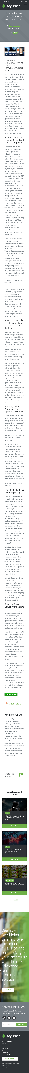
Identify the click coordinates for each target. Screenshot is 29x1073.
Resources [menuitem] (5, 1048)
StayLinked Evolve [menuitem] (7, 1041)
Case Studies (10, 880)
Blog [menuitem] (3, 1050)
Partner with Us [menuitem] (6, 1055)
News (15, 32)
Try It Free (8, 989)
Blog (8, 813)
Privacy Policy (6, 1068)
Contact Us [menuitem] (5, 1052)
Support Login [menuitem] (23, 1)
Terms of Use (5, 1065)
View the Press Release (14, 704)
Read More (14, 826)
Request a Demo (10, 1058)
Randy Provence (14, 26)
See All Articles (14, 900)
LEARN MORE (11, 694)
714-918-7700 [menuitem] (6, 1)
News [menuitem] (3, 1046)
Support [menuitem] (4, 1043)
